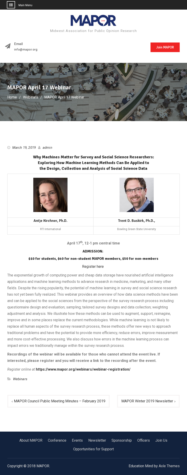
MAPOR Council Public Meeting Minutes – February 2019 (59, 401)
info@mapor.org (25, 49)
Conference (57, 440)
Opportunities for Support (93, 449)
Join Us (161, 440)
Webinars (20, 379)
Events (77, 440)
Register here (93, 266)
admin (47, 148)
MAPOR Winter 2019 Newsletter (147, 401)
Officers (143, 440)
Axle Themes (169, 466)
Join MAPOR (165, 47)
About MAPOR (30, 440)
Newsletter (97, 440)
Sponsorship (122, 440)
